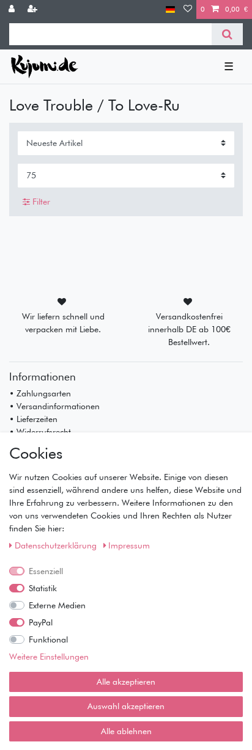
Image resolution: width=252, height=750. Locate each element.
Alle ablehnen (126, 731)
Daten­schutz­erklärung (57, 545)
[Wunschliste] (187, 9)
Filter (40, 201)
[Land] (170, 9)
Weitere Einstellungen (49, 656)
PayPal (41, 622)
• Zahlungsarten (40, 393)
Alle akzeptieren (126, 681)
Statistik (43, 588)
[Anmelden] (12, 9)
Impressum (129, 545)
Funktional (48, 639)
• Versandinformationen (54, 406)
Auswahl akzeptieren (126, 706)
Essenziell (46, 571)
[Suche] (227, 34)
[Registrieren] (33, 9)
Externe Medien (57, 605)
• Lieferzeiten (33, 419)
